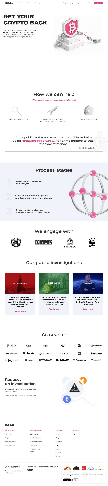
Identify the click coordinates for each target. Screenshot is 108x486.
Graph (7, 438)
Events (58, 445)
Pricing (58, 434)
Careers (58, 453)
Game (58, 456)
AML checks (34, 434)
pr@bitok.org (9, 473)
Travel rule (8, 445)
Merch (58, 449)
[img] (9, 3)
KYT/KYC (8, 434)
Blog (57, 438)
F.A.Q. (74, 434)
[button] (15, 45)
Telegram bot (34, 445)
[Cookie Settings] (102, 480)
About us (59, 441)
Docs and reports (36, 441)
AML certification (11, 441)
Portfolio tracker (35, 438)
